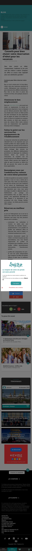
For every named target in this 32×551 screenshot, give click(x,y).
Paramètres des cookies (16, 287)
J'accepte (16, 283)
